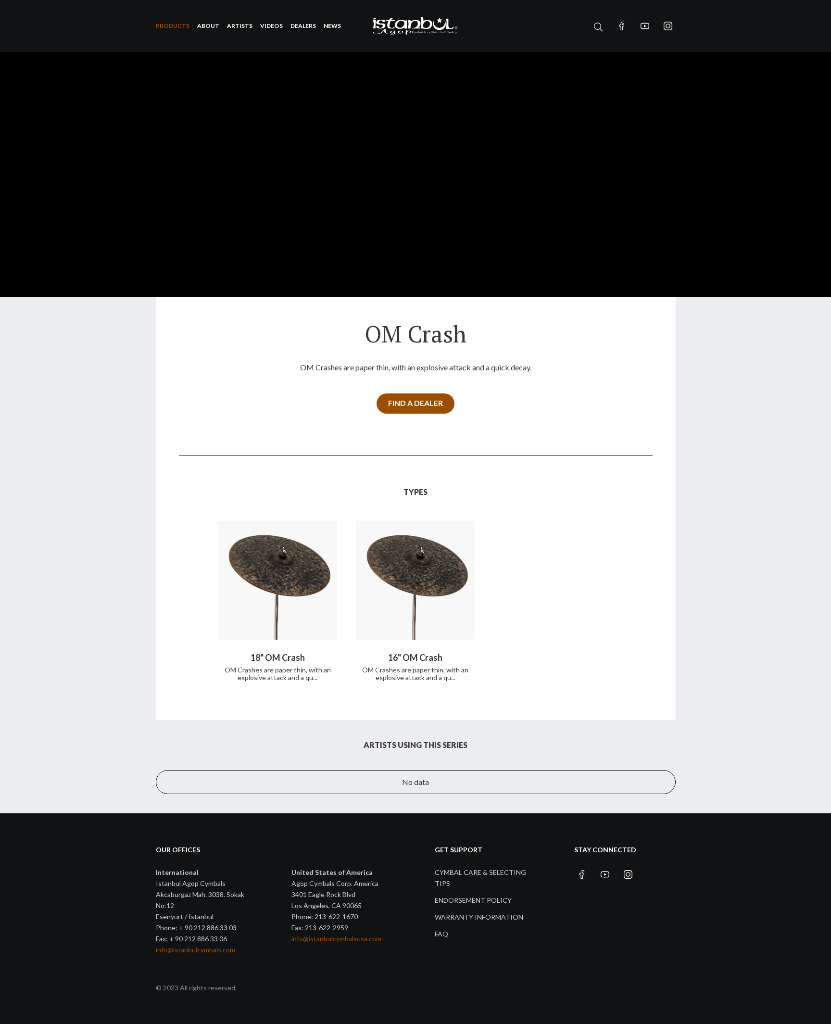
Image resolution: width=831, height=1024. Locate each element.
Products (172, 25)
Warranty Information (479, 917)
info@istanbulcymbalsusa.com (336, 939)
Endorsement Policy (473, 900)
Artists (239, 25)
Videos (271, 25)
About (208, 25)
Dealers (303, 25)
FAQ (441, 934)
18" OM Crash (278, 657)
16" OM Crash (415, 657)
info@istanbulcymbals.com (195, 950)
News (332, 25)
